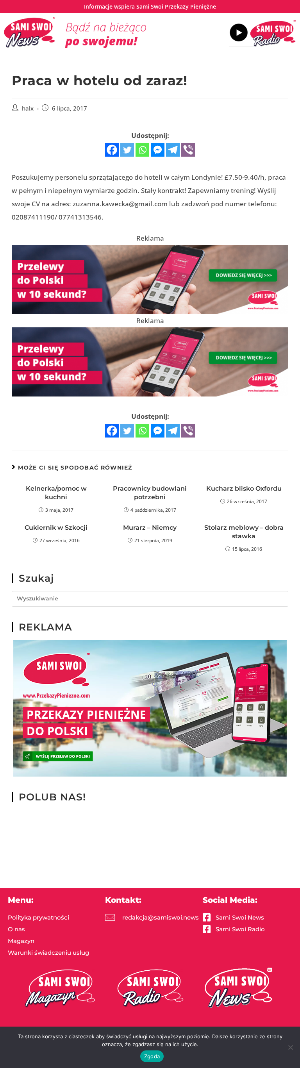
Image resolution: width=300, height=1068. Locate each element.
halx (28, 108)
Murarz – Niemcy (150, 527)
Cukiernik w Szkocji (56, 527)
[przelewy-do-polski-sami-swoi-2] (150, 707)
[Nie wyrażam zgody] (290, 1047)
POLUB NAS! (52, 797)
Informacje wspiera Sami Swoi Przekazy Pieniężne (150, 6)
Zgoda (152, 1056)
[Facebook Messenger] (157, 150)
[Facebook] (112, 150)
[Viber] (188, 150)
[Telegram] (173, 150)
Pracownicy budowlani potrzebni (150, 493)
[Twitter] (127, 150)
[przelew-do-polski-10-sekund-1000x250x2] (150, 278)
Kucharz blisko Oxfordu (244, 488)
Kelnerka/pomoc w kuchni (56, 493)
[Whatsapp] (142, 150)
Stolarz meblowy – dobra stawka (244, 532)
